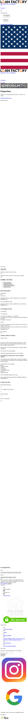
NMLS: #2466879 (7, 635)
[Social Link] (14, 683)
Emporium (3, 82)
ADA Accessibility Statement (9, 646)
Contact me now (6, 595)
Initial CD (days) (4, 394)
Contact (5, 632)
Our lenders (3, 80)
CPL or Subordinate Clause (6, 301)
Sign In (2, 24)
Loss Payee (3, 295)
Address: (3, 94)
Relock (2, 322)
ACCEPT (9, 583)
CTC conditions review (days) (7, 389)
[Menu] (1, 74)
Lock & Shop (3, 331)
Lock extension (4, 313)
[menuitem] (6, 16)
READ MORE (4, 583)
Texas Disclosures (7, 642)
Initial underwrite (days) (6, 384)
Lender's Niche (4, 338)
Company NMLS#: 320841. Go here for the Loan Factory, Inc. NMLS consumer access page (14, 639)
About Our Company (7, 629)
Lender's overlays (4, 372)
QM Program (3, 293)
